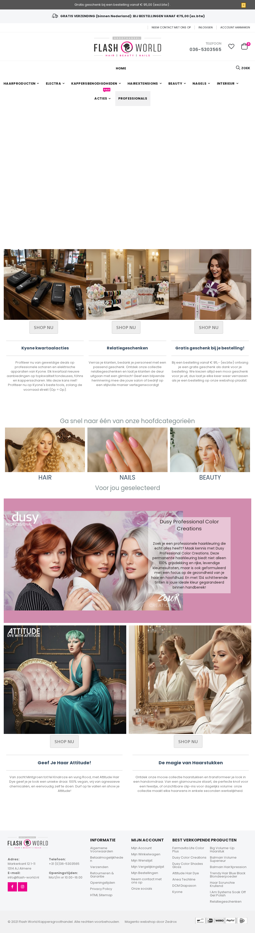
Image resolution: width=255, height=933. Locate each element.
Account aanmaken (235, 27)
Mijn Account (141, 848)
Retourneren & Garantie (102, 875)
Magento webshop (140, 921)
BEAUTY (210, 477)
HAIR (45, 477)
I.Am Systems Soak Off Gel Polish (228, 894)
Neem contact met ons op (171, 27)
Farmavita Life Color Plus (188, 850)
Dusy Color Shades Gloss (187, 865)
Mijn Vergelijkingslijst (147, 866)
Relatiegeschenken (226, 901)
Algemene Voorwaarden (101, 850)
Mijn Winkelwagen (145, 854)
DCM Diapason (184, 885)
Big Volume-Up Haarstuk (222, 850)
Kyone (177, 891)
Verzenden (99, 867)
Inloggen (205, 27)
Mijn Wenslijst (141, 860)
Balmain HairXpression (228, 867)
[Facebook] (12, 886)
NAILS (127, 477)
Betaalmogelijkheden (106, 859)
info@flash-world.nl (23, 877)
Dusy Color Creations (189, 857)
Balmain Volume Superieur (223, 859)
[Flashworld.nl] (127, 46)
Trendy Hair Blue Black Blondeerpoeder (228, 875)
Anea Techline (183, 879)
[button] (231, 46)
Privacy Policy (101, 888)
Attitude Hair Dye (185, 873)
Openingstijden (102, 882)
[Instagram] (22, 886)
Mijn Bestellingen (144, 873)
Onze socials (141, 888)
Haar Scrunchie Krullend (222, 884)
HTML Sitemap (101, 895)
